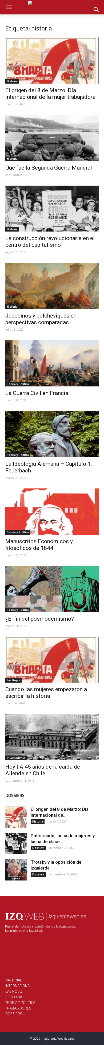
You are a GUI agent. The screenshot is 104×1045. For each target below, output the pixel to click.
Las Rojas (13, 680)
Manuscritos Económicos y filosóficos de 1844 (39, 544)
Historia (12, 81)
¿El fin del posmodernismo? (39, 619)
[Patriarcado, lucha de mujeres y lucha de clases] (16, 843)
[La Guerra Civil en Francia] (52, 363)
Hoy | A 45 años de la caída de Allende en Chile (42, 770)
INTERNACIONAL (18, 985)
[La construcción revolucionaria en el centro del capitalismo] (52, 209)
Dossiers (38, 848)
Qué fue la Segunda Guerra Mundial (48, 168)
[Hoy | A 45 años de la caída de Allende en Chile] (52, 737)
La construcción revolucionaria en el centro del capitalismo (50, 241)
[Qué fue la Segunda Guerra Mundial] (52, 138)
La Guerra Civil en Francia (36, 393)
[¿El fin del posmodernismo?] (52, 589)
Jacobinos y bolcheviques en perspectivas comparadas (41, 319)
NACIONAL (13, 980)
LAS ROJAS (14, 991)
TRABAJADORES (18, 1008)
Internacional (16, 758)
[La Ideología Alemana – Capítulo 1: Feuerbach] (52, 434)
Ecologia (13, 997)
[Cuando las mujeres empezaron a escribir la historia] (52, 660)
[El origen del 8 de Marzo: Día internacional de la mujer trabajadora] (52, 60)
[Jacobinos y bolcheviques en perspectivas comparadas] (52, 286)
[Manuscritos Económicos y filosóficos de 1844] (52, 511)
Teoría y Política (18, 384)
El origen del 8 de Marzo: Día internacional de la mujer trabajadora (50, 93)
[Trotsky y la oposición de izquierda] (16, 869)
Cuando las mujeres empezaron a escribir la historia (46, 692)
